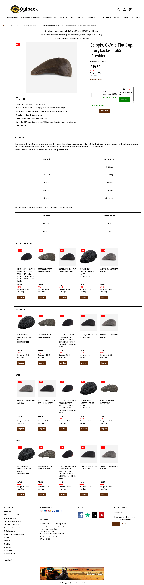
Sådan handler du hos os (11, 525)
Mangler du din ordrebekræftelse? (14, 534)
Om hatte (6, 537)
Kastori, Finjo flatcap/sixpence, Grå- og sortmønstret (87, 272)
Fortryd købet (8, 560)
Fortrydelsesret (8, 557)
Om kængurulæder (9, 554)
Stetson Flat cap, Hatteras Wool (45, 270)
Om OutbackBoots (9, 531)
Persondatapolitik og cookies (13, 528)
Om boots (7, 541)
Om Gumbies (7, 547)
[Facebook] (80, 515)
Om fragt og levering (10, 518)
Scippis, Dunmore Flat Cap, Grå (109, 270)
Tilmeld (116, 524)
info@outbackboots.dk (47, 531)
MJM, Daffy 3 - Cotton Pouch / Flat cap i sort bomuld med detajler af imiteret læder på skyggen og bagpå (26, 275)
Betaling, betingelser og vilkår (12, 521)
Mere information (96, 79)
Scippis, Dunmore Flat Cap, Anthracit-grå (67, 270)
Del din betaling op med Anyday (13, 515)
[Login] (124, 9)
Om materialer (8, 550)
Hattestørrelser (22, 138)
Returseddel (7, 512)
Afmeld (123, 524)
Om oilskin (7, 544)
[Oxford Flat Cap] (51, 67)
